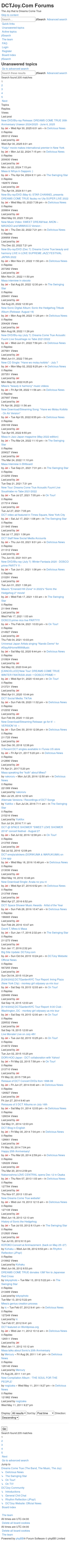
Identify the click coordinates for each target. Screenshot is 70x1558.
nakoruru (10, 776)
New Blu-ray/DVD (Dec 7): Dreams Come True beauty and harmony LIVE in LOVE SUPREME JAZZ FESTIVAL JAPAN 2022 (34, 253)
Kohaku (9, 1249)
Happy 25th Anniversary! (15, 1151)
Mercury (9, 1354)
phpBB (20, 1538)
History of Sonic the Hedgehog (19, 1221)
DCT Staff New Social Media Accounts (23, 538)
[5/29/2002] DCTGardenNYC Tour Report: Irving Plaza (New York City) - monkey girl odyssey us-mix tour (32, 981)
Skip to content (9, 15)
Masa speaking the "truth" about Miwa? (23, 772)
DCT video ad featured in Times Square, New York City (33, 515)
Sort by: (31, 1413)
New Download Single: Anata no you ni (24, 882)
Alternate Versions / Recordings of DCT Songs (28, 800)
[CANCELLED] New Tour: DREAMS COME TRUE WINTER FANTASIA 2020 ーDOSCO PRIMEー (30, 673)
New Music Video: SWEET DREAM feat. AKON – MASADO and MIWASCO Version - (29, 224)
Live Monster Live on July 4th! (18, 1034)
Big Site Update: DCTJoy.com (18, 952)
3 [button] (2, 89)
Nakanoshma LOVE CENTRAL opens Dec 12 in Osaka (33, 1174)
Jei (6, 128)
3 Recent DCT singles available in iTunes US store (30, 749)
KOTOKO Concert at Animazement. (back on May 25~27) (33, 1245)
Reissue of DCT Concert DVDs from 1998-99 (27, 1081)
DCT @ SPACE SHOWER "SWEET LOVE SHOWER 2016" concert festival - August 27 (32, 829)
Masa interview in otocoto (16, 280)
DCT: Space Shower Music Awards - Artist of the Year (32, 905)
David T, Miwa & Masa (14, 928)
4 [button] (2, 93)
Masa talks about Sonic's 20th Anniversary (25, 1350)
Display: (6, 1413)
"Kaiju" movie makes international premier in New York (32, 148)
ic (6, 1307)
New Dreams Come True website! (20, 1198)
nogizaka (10, 1385)
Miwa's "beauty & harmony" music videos (25, 386)
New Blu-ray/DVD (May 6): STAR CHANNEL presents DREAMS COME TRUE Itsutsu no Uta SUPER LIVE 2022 (34, 196)
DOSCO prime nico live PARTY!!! (20, 620)
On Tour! (51, 495)
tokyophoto (11, 1280)
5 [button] (2, 97)
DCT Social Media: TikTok (16, 698)
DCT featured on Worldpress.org (20, 1327)
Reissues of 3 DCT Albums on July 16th (24, 1104)
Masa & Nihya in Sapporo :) (17, 171)
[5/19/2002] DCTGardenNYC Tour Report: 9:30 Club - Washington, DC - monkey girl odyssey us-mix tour (32, 1008)
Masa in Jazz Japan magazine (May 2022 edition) (29, 436)
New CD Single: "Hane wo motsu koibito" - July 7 (29, 362)
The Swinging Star (57, 175)
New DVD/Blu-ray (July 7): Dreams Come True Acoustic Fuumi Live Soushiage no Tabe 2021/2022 (33, 337)
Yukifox (9, 804)
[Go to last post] (20, 140)
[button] (4, 101)
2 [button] (2, 85)
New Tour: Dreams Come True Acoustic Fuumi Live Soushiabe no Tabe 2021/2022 (30, 489)
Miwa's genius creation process (19, 1303)
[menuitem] (12, 27)
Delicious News (56, 128)
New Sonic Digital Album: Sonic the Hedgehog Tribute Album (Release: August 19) (32, 310)
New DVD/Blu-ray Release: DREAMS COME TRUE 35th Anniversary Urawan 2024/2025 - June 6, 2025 (34, 122)
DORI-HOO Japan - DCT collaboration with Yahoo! (30, 1057)
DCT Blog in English (13, 1128)
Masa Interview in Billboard (17, 464)
